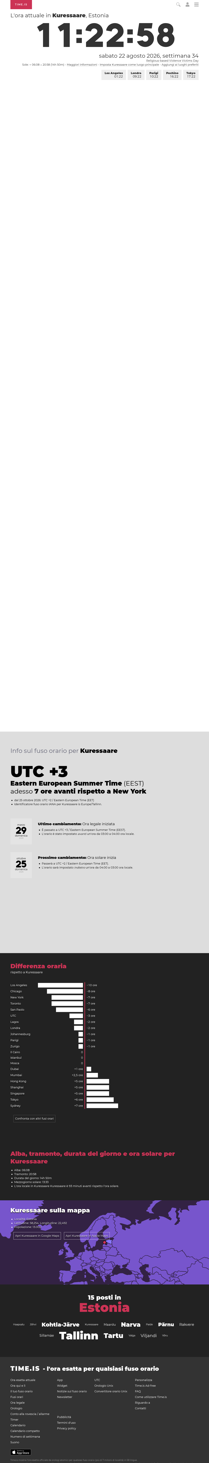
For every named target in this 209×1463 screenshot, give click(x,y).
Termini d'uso (66, 1422)
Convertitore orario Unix (110, 1391)
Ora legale (17, 1402)
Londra (136, 74)
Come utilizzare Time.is (151, 1397)
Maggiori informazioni (82, 64)
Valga (132, 1335)
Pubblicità (64, 1417)
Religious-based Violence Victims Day (172, 60)
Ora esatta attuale (22, 1380)
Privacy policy (66, 1428)
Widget (62, 1385)
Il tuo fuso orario (21, 1391)
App (60, 1380)
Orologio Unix (103, 1385)
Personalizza (143, 1380)
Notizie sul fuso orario (72, 1391)
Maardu (110, 1324)
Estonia (104, 1307)
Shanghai (17, 1087)
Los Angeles (114, 74)
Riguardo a (142, 1402)
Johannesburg (20, 1034)
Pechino (172, 74)
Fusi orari (16, 1397)
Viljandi (149, 1335)
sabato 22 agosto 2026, (148, 56)
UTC (13, 1016)
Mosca (14, 1063)
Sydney (15, 1105)
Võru (165, 1335)
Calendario (17, 1425)
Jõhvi (33, 1324)
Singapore (17, 1093)
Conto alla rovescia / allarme (29, 1414)
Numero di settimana (25, 1436)
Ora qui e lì (17, 1385)
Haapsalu (18, 1324)
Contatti (140, 1408)
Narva (131, 1324)
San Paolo (17, 1009)
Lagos (14, 1022)
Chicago (16, 991)
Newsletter (64, 1397)
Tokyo (190, 74)
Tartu (113, 1335)
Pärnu (166, 1324)
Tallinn (78, 1335)
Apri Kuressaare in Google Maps (37, 1235)
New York (17, 997)
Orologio (16, 1408)
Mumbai (16, 1075)
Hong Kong (18, 1081)
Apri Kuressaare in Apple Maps (87, 1235)
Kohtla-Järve (61, 1324)
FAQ (138, 1391)
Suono (14, 1442)
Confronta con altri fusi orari (34, 1118)
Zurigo (14, 1046)
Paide (149, 1324)
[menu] (196, 5)
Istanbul (16, 1057)
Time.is (21, 4)
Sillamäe (46, 1335)
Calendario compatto (25, 1431)
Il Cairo (15, 1052)
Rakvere (186, 1324)
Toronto (15, 1003)
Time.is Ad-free (145, 1385)
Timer (14, 1419)
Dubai (14, 1069)
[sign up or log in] (187, 5)
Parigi (153, 74)
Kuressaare (91, 1324)
